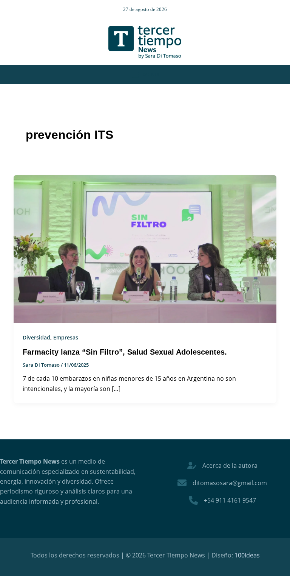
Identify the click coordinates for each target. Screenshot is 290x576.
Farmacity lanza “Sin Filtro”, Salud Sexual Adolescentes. (125, 352)
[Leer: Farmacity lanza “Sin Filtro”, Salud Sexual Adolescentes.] (145, 248)
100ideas (247, 555)
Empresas (65, 337)
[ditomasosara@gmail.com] (222, 483)
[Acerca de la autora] (222, 465)
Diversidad (36, 337)
